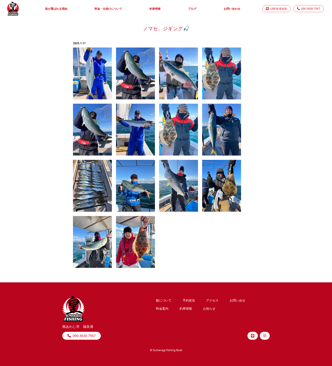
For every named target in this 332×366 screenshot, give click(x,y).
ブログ (192, 9)
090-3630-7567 (310, 9)
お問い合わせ (232, 9)
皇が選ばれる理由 (56, 9)
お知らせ (209, 308)
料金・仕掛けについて (108, 9)
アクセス (212, 300)
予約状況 (189, 300)
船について (164, 300)
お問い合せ (237, 300)
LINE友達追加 (278, 9)
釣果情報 (155, 9)
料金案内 (162, 308)
